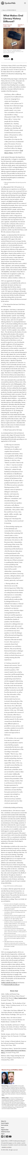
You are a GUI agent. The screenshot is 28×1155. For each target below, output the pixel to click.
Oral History (18, 51)
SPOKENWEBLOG (16, 50)
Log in (2, 1134)
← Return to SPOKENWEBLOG (8, 10)
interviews (5, 51)
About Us (3, 1121)
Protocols (12, 52)
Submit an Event (5, 1131)
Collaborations (9, 50)
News (2, 1127)
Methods (13, 51)
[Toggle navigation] (25, 3)
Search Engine (5, 1123)
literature (9, 51)
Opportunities (4, 1129)
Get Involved (4, 1125)
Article (4, 50)
